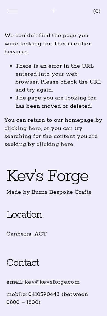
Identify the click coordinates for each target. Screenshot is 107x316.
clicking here (22, 128)
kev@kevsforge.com (52, 282)
